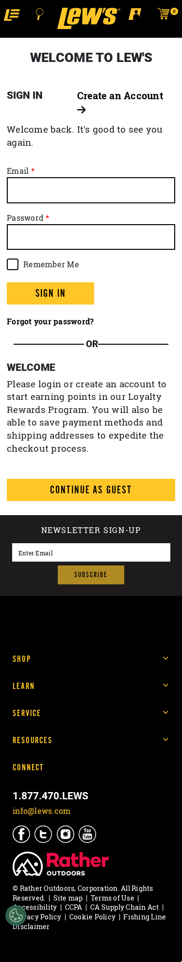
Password (25, 218)
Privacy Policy (37, 916)
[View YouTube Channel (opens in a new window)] (88, 834)
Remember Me (51, 264)
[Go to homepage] (88, 18)
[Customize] (15, 915)
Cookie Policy (92, 916)
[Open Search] (39, 14)
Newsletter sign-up (91, 531)
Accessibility (35, 907)
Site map (68, 897)
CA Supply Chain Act (124, 907)
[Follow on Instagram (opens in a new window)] (66, 834)
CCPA (74, 907)
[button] (12, 14)
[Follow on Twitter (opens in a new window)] (43, 834)
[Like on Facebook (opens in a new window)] (22, 834)
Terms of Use (112, 897)
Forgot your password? (50, 321)
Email (18, 171)
